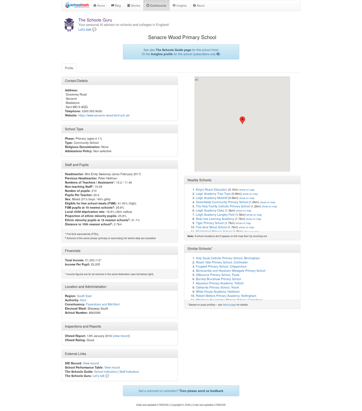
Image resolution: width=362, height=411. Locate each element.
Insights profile (162, 54)
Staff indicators (129, 371)
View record (91, 363)
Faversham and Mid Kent (103, 304)
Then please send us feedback (201, 391)
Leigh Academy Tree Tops (213, 193)
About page (229, 304)
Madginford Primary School (214, 231)
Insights (181, 5)
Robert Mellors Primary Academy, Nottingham (226, 296)
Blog (117, 5)
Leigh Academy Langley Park (215, 214)
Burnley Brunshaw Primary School (218, 279)
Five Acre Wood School (211, 227)
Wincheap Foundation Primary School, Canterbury (229, 300)
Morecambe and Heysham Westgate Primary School (230, 270)
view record (121, 336)
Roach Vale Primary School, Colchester (222, 262)
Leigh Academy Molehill (211, 198)
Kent (83, 300)
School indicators (105, 371)
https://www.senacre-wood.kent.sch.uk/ (104, 115)
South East (84, 296)
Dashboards (157, 5)
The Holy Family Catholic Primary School (223, 206)
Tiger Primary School (210, 223)
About (200, 5)
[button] (242, 120)
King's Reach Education (211, 189)
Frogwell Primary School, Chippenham (221, 266)
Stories (135, 5)
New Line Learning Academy (215, 219)
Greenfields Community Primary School (222, 202)
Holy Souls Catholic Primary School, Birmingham (228, 258)
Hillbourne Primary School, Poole (217, 275)
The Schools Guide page (173, 50)
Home (100, 5)
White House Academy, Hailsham (218, 291)
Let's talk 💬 (87, 29)
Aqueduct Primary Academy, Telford (219, 283)
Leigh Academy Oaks (210, 210)
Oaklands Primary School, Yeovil (217, 287)
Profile (69, 68)
